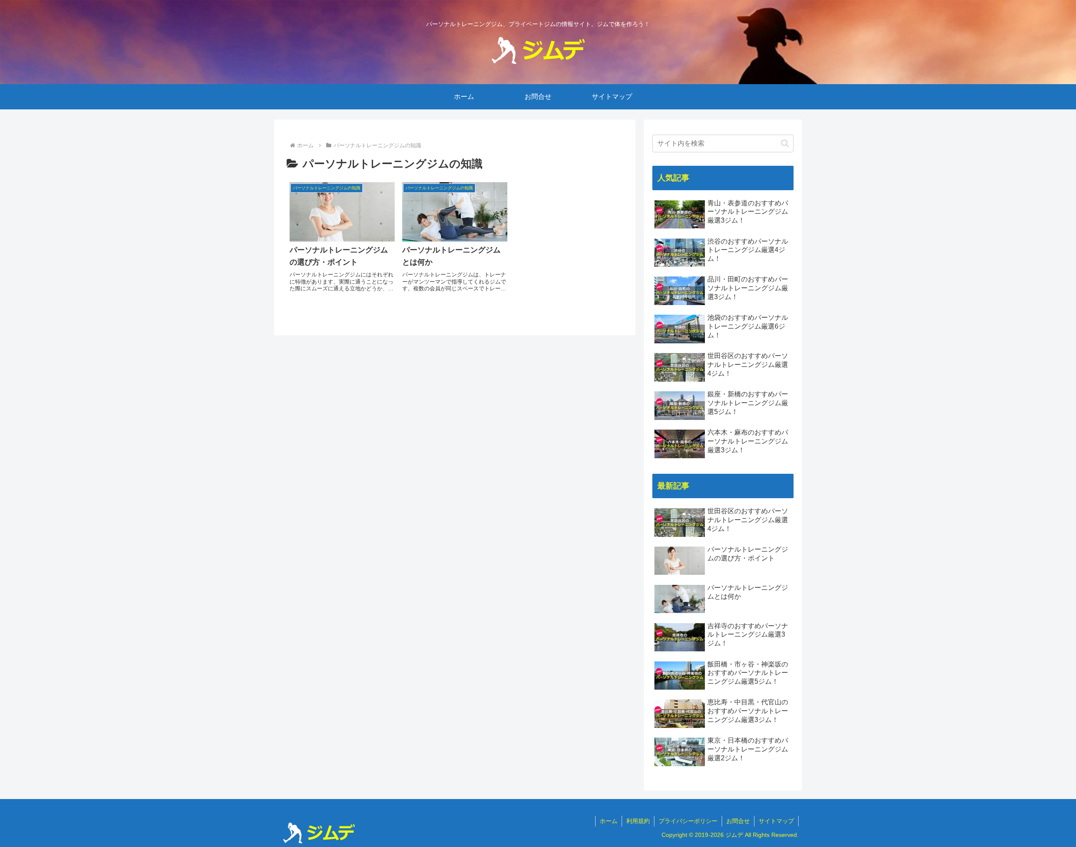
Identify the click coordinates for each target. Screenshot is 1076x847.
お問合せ (738, 821)
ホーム (608, 821)
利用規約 (638, 821)
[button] (785, 143)
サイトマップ (776, 821)
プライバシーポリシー (688, 821)
